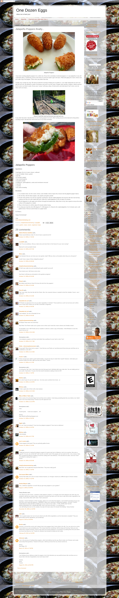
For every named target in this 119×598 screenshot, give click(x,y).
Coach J (21, 356)
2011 (89, 218)
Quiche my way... (93, 258)
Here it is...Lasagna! (94, 288)
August (91, 304)
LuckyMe (21, 241)
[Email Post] (43, 222)
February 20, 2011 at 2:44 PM (26, 533)
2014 (89, 212)
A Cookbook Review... (94, 264)
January (91, 319)
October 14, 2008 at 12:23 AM (27, 391)
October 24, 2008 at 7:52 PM (26, 478)
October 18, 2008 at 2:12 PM (26, 445)
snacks (29, 225)
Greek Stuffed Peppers (95, 252)
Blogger (69, 592)
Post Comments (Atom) (28, 585)
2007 (89, 322)
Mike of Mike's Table (24, 396)
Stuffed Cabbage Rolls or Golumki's (97, 185)
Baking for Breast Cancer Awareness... (95, 277)
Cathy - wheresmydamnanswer (27, 346)
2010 (89, 220)
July (90, 306)
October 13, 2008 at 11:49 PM (26, 382)
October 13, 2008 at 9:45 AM (26, 315)
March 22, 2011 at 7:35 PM (26, 548)
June (90, 308)
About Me (23, 19)
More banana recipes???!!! (96, 256)
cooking (94, 497)
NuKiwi (21, 377)
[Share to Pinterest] (52, 223)
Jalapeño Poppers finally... (95, 274)
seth (20, 513)
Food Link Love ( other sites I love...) (38, 19)
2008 (89, 225)
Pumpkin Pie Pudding (94, 254)
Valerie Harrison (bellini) (25, 232)
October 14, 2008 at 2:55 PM (26, 418)
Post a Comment (21, 568)
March (91, 315)
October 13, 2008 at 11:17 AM (26, 341)
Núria (20, 254)
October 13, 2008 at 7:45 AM (26, 237)
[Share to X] (49, 223)
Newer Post (19, 582)
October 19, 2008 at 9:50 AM (26, 460)
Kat (20, 450)
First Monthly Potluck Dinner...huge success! (95, 291)
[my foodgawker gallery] (94, 125)
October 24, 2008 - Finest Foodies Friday (95, 249)
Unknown (21, 538)
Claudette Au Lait (24, 300)
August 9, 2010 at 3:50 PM (26, 519)
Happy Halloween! (93, 233)
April (90, 313)
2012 (89, 216)
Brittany (21, 387)
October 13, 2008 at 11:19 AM (26, 351)
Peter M (21, 290)
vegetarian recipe (36, 225)
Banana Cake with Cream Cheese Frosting (97, 172)
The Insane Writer (24, 474)
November (92, 229)
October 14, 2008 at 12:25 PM (27, 401)
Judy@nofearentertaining (26, 266)
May (90, 310)
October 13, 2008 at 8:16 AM (26, 276)
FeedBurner (98, 70)
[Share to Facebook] (51, 223)
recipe (25, 225)
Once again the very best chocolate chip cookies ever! (95, 236)
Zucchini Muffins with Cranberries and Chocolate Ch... (94, 281)
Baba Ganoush (97, 196)
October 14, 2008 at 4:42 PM (26, 427)
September (92, 302)
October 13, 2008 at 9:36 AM (26, 306)
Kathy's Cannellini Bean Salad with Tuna (95, 285)
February (91, 317)
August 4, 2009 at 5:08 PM (26, 487)
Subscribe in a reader (92, 54)
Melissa (21, 432)
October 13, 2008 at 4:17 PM (26, 362)
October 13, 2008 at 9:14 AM (26, 285)
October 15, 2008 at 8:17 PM (26, 436)
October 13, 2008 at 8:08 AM (26, 261)
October (91, 231)
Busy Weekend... (93, 246)
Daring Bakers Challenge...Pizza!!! (94, 240)
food (91, 497)
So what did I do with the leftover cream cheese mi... (95, 271)
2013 (89, 214)
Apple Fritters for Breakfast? (94, 160)
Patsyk (21, 281)
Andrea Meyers (23, 483)
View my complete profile (92, 486)
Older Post (79, 582)
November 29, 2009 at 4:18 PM (27, 509)
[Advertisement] (49, 576)
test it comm (22, 441)
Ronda (21, 524)
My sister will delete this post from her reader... (96, 267)
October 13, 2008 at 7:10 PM (26, 373)
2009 (89, 223)
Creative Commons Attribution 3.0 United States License (93, 367)
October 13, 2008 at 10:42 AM (27, 332)
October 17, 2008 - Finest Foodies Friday (95, 261)
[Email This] (46, 223)
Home (17, 19)
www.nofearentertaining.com (22, 220)
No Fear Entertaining (95, 494)
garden (21, 225)
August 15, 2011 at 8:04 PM (26, 565)
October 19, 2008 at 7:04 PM (26, 469)
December (92, 227)
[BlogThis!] (48, 223)
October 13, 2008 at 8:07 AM (26, 249)
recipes (97, 497)
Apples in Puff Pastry (94, 294)
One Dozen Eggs (31, 10)
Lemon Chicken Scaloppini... (96, 296)
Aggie (20, 423)
